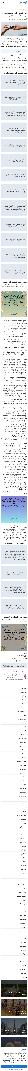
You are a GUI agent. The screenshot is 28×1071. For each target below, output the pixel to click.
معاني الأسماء (23, 961)
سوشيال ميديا (23, 838)
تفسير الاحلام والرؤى (21, 815)
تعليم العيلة (23, 811)
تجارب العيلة (23, 807)
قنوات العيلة (23, 880)
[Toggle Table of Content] (24, 51)
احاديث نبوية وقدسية (21, 719)
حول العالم (24, 823)
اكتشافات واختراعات (21, 730)
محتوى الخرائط (23, 911)
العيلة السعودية (23, 773)
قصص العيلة (23, 877)
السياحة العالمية (22, 750)
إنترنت (25, 715)
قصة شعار (24, 873)
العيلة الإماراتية (23, 769)
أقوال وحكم (23, 707)
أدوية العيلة (24, 696)
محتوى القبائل (23, 942)
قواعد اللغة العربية (22, 884)
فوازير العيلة (23, 869)
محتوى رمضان (23, 946)
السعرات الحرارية (22, 746)
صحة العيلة (23, 846)
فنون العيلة (23, 861)
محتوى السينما (23, 927)
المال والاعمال (23, 788)
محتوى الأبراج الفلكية (21, 896)
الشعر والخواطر (22, 757)
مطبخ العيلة (23, 954)
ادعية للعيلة (24, 9)
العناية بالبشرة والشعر (21, 761)
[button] (2, 1049)
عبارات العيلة (23, 850)
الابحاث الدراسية (22, 738)
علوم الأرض (23, 853)
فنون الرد (24, 857)
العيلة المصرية (23, 780)
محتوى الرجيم (23, 915)
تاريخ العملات (23, 803)
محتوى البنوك (23, 907)
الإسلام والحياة (23, 734)
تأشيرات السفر (23, 800)
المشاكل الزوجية (22, 796)
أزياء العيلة (24, 699)
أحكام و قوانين (23, 692)
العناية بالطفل (23, 765)
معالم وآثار (24, 957)
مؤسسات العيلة (22, 892)
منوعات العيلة (23, 969)
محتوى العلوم (23, 934)
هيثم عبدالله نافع (17, 672)
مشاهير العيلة (23, 950)
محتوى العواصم (22, 938)
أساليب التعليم (23, 703)
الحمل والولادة (23, 742)
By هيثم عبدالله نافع (21, 19)
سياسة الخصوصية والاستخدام (10, 1069)
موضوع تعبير (23, 973)
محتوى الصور (23, 930)
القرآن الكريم (23, 784)
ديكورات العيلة (23, 834)
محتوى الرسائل (23, 919)
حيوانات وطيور (23, 827)
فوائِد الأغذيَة (23, 865)
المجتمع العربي (23, 792)
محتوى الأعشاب (22, 900)
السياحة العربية (23, 753)
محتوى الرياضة (23, 923)
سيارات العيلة (23, 842)
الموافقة (14, 1066)
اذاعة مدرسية (23, 726)
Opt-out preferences (19, 1069)
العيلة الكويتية (23, 776)
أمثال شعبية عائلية (22, 711)
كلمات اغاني (23, 888)
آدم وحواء (24, 688)
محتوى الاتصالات (22, 904)
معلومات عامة (23, 965)
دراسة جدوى (23, 830)
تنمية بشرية (23, 819)
